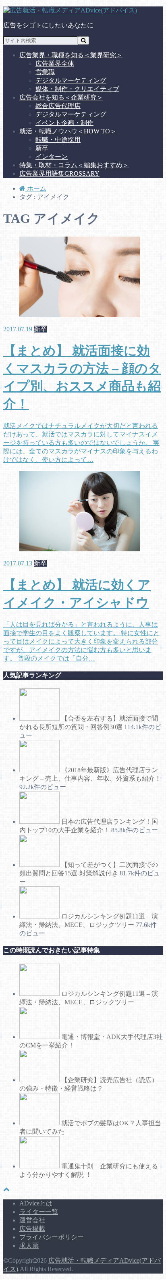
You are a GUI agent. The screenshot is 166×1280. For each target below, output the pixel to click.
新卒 (41, 148)
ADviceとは (35, 1203)
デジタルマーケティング (70, 80)
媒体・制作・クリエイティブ (77, 88)
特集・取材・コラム (74, 165)
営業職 (45, 72)
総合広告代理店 (58, 105)
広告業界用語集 (59, 173)
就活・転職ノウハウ (67, 131)
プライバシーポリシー (51, 1237)
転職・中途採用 (58, 139)
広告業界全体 (54, 63)
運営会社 (32, 1220)
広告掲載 (32, 1228)
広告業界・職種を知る (70, 55)
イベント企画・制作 (64, 122)
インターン (51, 156)
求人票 (29, 1245)
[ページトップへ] (6, 1189)
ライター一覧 (38, 1211)
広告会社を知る (61, 97)
